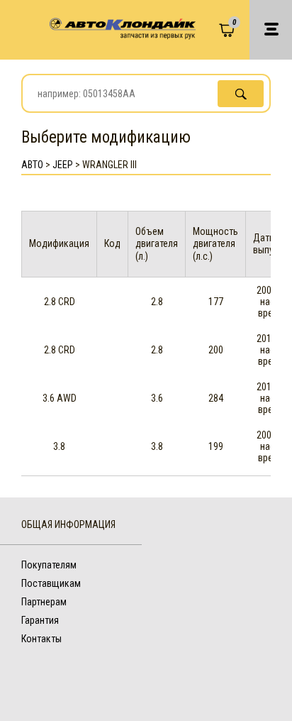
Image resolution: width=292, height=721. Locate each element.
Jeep (62, 164)
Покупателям (49, 565)
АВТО (32, 164)
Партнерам (44, 601)
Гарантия (40, 620)
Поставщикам (51, 583)
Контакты (41, 638)
